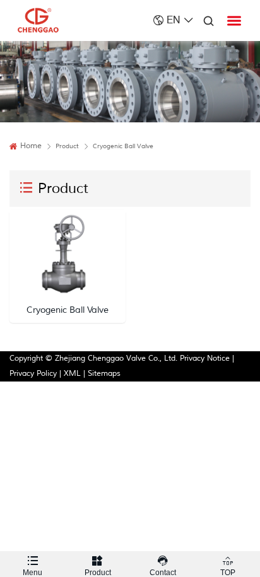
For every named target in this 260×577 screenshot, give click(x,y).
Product (98, 566)
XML (72, 373)
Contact (163, 566)
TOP (227, 566)
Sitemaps (104, 373)
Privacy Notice (205, 358)
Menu (32, 566)
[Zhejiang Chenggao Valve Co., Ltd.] (38, 20)
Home (31, 146)
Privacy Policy (33, 373)
